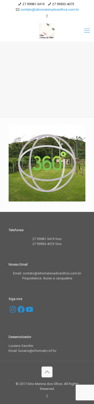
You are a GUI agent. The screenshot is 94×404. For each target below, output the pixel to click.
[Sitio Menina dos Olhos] (47, 31)
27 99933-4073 (63, 4)
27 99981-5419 (33, 4)
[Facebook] (47, 16)
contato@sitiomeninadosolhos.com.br (49, 9)
